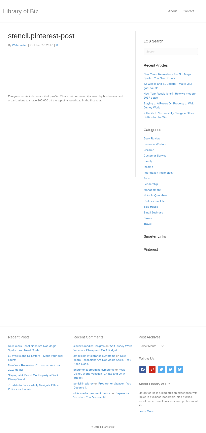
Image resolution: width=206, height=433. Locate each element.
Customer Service (155, 155)
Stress (148, 218)
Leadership (151, 184)
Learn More (146, 411)
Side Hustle (151, 206)
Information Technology (158, 172)
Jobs (147, 178)
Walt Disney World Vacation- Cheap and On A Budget (99, 373)
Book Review (152, 138)
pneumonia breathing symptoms (93, 369)
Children (149, 150)
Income (148, 166)
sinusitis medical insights (89, 345)
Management (152, 189)
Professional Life (154, 201)
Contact (188, 11)
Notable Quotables (155, 195)
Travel (147, 223)
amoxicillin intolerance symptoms (94, 355)
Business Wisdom (155, 144)
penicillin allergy (83, 383)
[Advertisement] (67, 133)
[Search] (200, 11)
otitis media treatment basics (91, 393)
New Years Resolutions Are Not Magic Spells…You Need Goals (102, 360)
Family (148, 161)
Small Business (153, 212)
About (172, 11)
